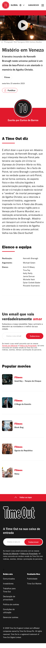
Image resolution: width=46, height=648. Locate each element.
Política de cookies (11, 605)
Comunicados (9, 579)
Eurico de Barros (29, 120)
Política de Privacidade (28, 346)
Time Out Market (34, 584)
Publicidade (32, 579)
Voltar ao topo (26, 498)
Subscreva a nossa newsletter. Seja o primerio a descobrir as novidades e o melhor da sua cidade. (22, 326)
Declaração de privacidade (9, 598)
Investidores (8, 584)
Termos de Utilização (10, 346)
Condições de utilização (9, 611)
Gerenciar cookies (10, 618)
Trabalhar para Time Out (9, 590)
